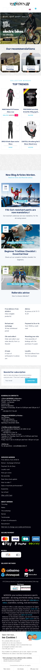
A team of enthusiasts (9, 520)
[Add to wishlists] (18, 91)
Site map (35, 581)
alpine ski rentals (26, 615)
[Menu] (20, 553)
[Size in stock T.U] (30, 99)
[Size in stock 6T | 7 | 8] (10, 132)
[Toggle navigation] (5, 9)
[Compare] (18, 97)
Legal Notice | (20, 581)
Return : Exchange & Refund (10, 463)
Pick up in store (6, 473)
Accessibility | (29, 581)
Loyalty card (5, 469)
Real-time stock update (9, 479)
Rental (3, 514)
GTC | (4, 581)
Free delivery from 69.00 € (10, 460)
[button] (10, 9)
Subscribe (31, 381)
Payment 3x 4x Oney (8, 466)
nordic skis (33, 609)
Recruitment (5, 524)
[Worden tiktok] (2, 450)
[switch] (18, 555)
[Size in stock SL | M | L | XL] (10, 99)
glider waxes (29, 619)
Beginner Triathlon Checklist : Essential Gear (20, 252)
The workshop (6, 511)
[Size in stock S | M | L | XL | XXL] (30, 132)
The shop (4, 504)
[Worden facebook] (10, 450)
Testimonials (5, 517)
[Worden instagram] (6, 450)
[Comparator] (25, 9)
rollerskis (33, 600)
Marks (3, 507)
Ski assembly (5, 476)
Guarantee (4, 489)
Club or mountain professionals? (12, 486)
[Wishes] (20, 9)
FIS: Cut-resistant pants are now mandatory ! (20, 211)
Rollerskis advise (21, 292)
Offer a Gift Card (6, 495)
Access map (5, 404)
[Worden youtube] (13, 450)
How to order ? (6, 482)
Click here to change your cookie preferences (16, 527)
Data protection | (11, 581)
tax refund (4, 492)
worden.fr (7, 431)
